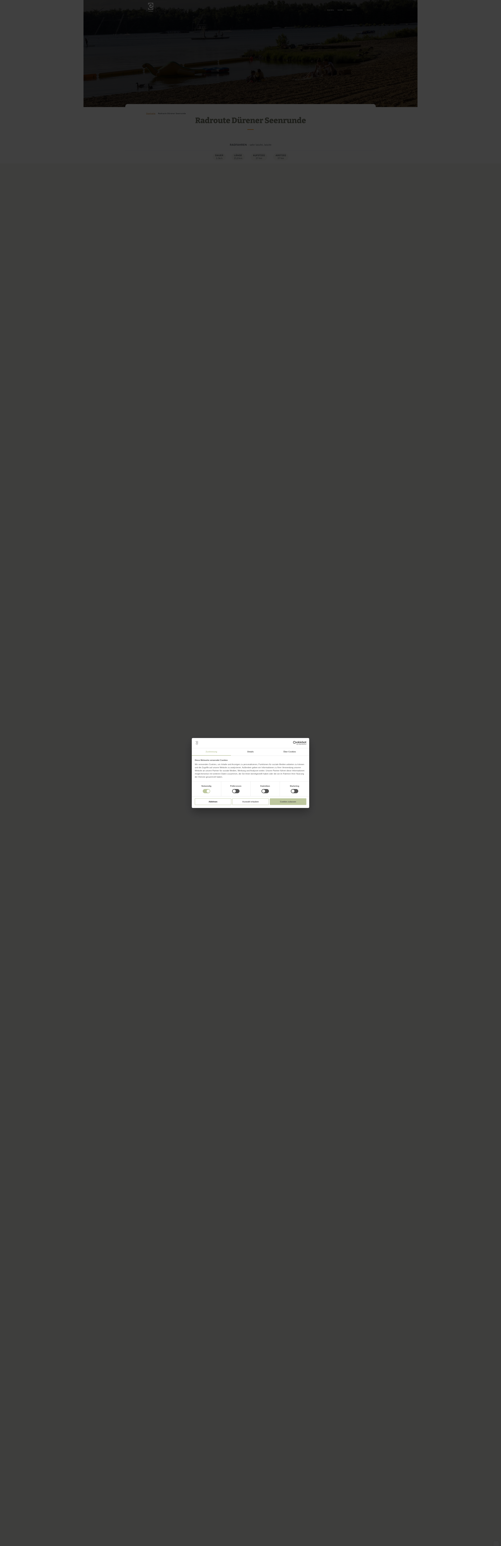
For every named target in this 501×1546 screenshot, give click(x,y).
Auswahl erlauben (250, 802)
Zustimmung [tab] (211, 752)
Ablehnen (213, 802)
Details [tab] (250, 752)
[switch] (236, 791)
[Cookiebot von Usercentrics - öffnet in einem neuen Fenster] (295, 743)
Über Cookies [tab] (289, 752)
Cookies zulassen (288, 802)
